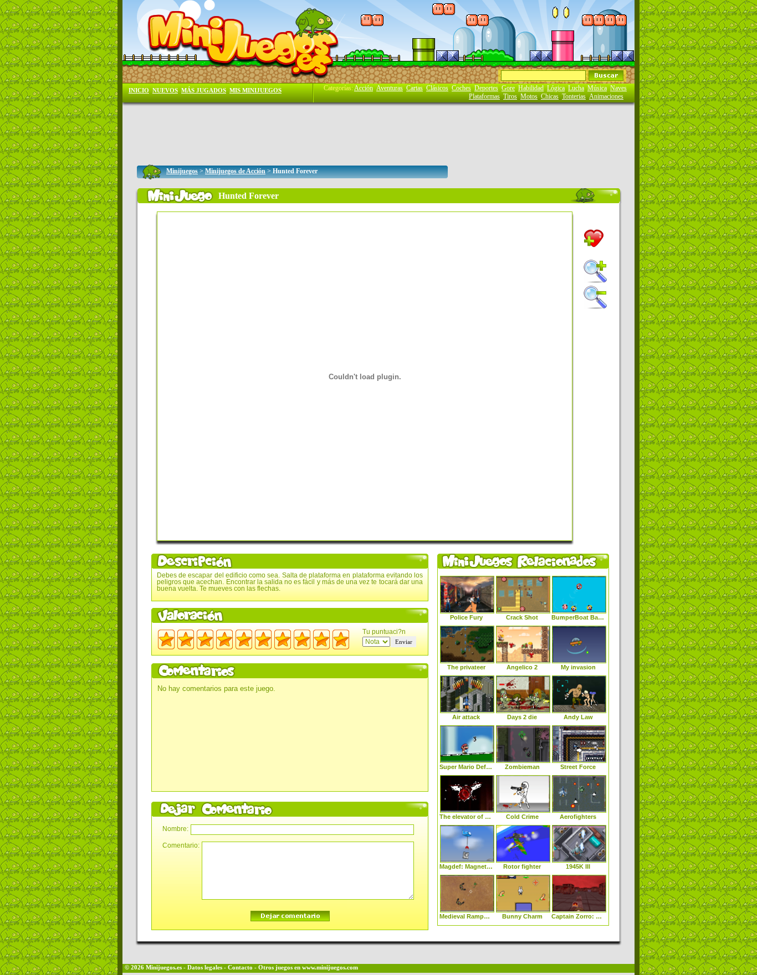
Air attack (466, 717)
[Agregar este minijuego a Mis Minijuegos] (593, 238)
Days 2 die (522, 717)
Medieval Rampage (466, 916)
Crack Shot (522, 617)
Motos (529, 96)
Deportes (486, 88)
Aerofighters (578, 816)
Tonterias (574, 96)
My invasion (578, 667)
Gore (508, 88)
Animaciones (606, 96)
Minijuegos (182, 171)
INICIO (139, 90)
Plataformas (484, 96)
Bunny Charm (522, 916)
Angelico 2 (522, 667)
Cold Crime (522, 816)
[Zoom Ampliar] (595, 271)
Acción (363, 88)
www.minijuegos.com (330, 967)
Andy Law (578, 717)
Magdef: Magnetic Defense (466, 866)
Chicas (550, 96)
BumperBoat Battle (578, 617)
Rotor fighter (522, 866)
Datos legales (204, 967)
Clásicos (437, 88)
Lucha (576, 88)
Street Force (578, 767)
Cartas (414, 88)
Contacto (240, 967)
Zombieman (522, 767)
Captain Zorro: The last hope (578, 916)
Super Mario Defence (466, 767)
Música (597, 88)
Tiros (510, 96)
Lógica (556, 88)
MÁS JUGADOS (203, 90)
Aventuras (389, 88)
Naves (618, 88)
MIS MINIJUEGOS (255, 90)
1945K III (578, 866)
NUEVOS (165, 90)
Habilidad (531, 88)
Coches (461, 88)
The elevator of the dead (466, 816)
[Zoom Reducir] (595, 297)
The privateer (466, 667)
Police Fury (466, 617)
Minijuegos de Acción (235, 171)
